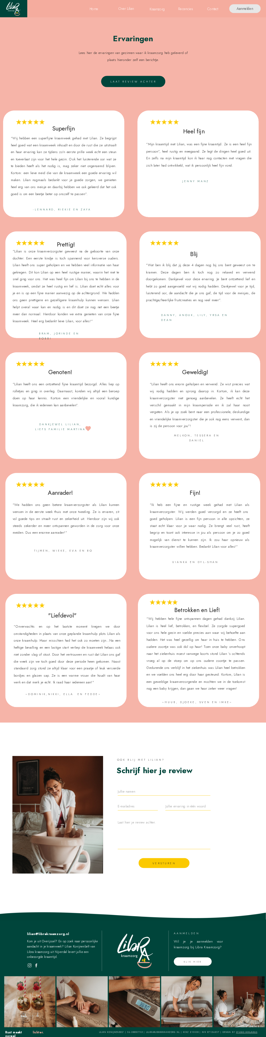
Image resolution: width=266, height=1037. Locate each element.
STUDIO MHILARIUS (246, 1032)
